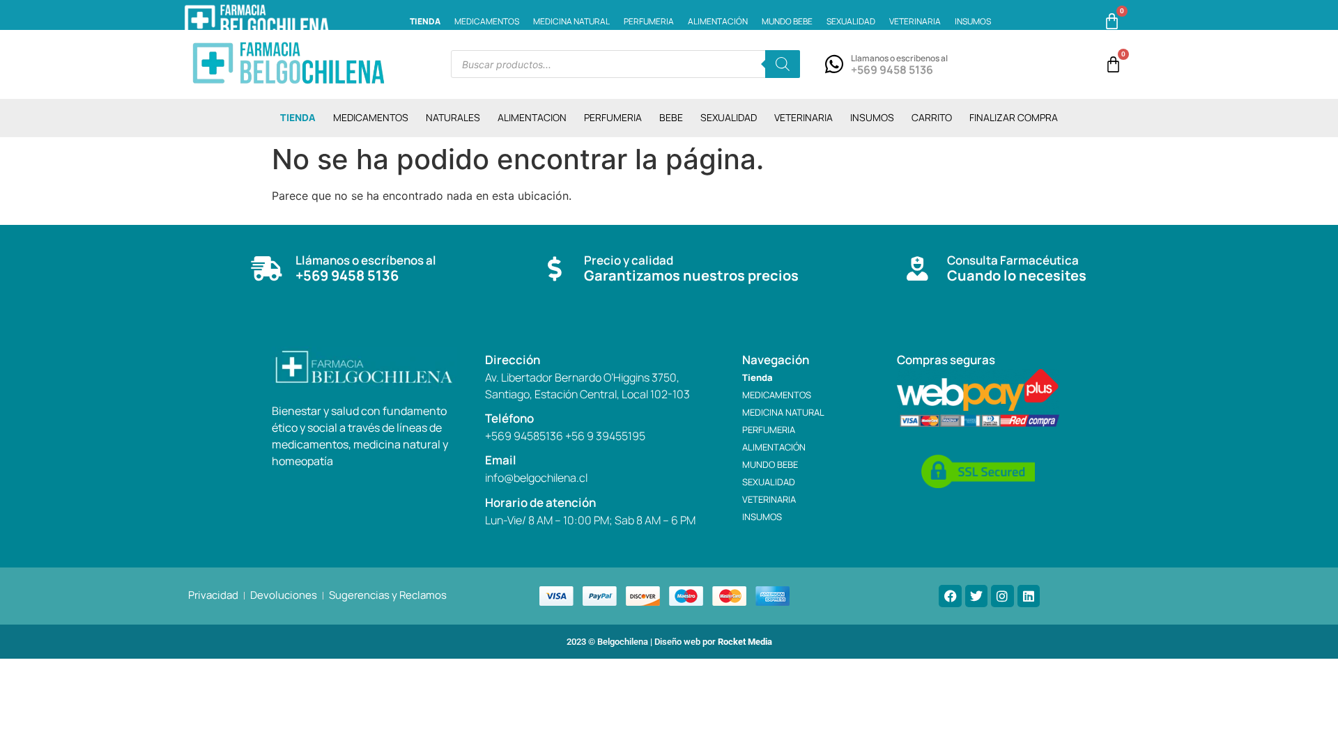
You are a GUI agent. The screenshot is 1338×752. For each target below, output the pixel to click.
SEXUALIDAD (850, 21)
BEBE (671, 117)
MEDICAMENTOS (486, 21)
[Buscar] (782, 64)
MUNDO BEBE (787, 21)
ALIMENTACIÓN (718, 21)
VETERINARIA (915, 21)
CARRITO (932, 117)
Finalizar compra (1013, 117)
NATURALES (453, 117)
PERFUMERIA (649, 21)
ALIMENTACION (532, 117)
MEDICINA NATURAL (571, 21)
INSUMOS (973, 21)
